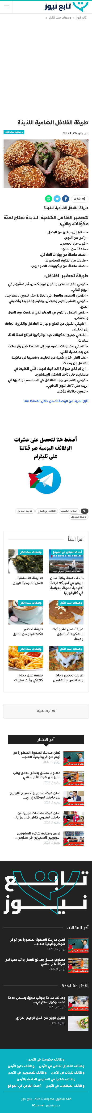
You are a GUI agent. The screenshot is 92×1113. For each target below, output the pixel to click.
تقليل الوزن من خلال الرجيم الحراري (40, 1018)
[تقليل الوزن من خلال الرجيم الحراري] (78, 1023)
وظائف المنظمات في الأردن (65, 1086)
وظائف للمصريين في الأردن (27, 1072)
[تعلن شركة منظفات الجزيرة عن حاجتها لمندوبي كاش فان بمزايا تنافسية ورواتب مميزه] (73, 818)
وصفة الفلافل (78, 517)
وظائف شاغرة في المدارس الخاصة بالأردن (46, 1079)
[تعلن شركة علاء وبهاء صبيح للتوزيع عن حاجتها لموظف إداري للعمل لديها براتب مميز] (73, 798)
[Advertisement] (46, 69)
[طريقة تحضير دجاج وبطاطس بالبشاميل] (66, 658)
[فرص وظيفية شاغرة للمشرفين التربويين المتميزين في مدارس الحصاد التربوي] (73, 839)
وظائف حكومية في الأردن (46, 1059)
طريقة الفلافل (24, 511)
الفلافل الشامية (69, 511)
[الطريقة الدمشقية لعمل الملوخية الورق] (25, 561)
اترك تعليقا (44, 711)
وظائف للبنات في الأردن (67, 1072)
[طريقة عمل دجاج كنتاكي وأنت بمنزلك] (25, 658)
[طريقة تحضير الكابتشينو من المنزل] (25, 612)
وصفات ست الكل (14, 132)
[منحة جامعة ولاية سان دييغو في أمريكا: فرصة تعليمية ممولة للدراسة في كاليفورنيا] (66, 561)
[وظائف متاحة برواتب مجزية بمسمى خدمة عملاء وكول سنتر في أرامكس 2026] (78, 1003)
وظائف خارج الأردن (21, 1066)
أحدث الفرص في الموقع (67, 552)
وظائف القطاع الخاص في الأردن (61, 1066)
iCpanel (38, 1105)
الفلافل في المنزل (47, 511)
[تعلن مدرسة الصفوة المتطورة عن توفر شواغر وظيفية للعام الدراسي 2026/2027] (73, 758)
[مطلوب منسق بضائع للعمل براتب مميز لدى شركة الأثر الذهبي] (73, 778)
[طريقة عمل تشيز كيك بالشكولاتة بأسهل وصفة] (66, 612)
